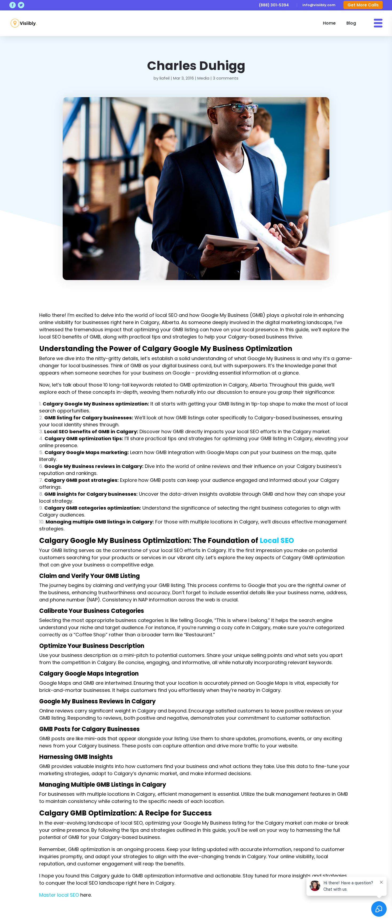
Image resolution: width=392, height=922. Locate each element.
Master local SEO (59, 895)
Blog (351, 23)
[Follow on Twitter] (21, 5)
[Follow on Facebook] (12, 5)
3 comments (225, 78)
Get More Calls (363, 5)
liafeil (164, 78)
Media (203, 78)
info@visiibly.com (318, 4)
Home (329, 23)
